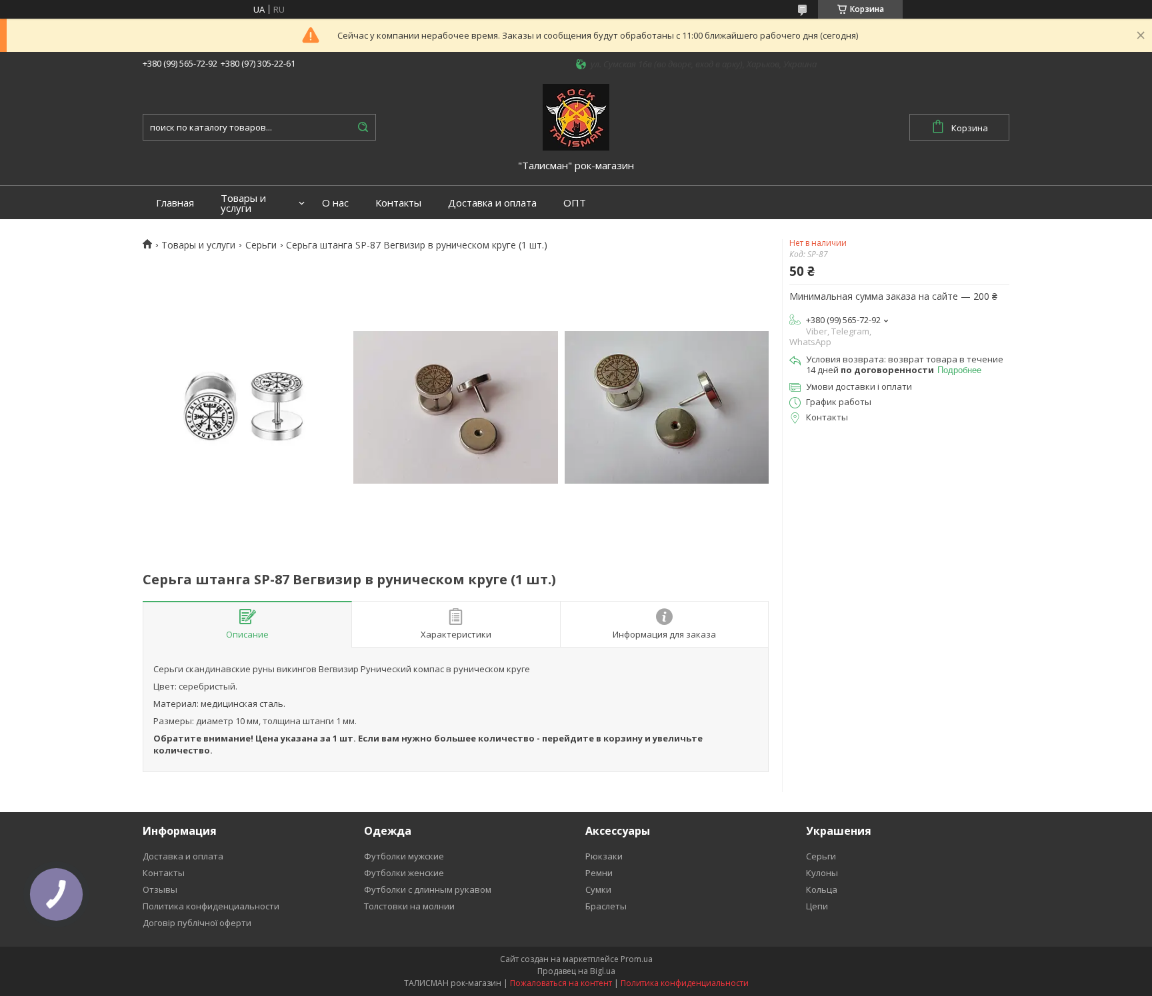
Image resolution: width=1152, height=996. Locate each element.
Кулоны (822, 873)
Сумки (598, 889)
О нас (335, 203)
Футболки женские (404, 873)
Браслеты (606, 906)
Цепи (817, 906)
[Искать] (362, 127)
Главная (175, 203)
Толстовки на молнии (409, 906)
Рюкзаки (604, 856)
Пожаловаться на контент (561, 983)
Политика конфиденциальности (211, 906)
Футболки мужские (404, 856)
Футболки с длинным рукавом (427, 889)
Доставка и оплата (492, 203)
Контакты (398, 203)
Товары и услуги (243, 203)
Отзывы (160, 889)
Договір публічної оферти (197, 923)
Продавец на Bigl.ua (576, 971)
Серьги (261, 245)
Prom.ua (637, 959)
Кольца (821, 889)
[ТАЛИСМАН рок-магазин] (576, 116)
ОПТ (574, 203)
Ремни (599, 873)
